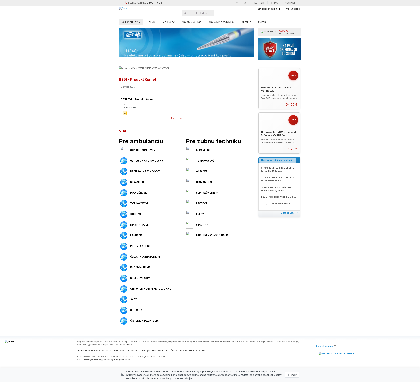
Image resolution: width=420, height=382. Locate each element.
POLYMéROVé (138, 192)
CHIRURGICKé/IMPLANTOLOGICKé (150, 288)
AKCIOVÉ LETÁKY (139, 350)
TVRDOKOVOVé (205, 160)
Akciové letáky (192, 22)
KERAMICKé (203, 150)
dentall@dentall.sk (92, 360)
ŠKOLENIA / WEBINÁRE (158, 350)
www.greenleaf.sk (122, 360)
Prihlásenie (292, 9)
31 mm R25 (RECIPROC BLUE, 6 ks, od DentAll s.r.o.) (277, 169)
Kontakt (290, 2)
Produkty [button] (131, 22)
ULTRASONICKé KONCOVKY (146, 160)
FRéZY (200, 214)
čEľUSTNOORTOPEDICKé (145, 256)
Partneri (259, 2)
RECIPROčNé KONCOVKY (145, 171)
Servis (262, 22)
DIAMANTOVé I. (139, 224)
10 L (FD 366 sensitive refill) (276, 203)
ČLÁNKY (174, 350)
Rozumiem (292, 374)
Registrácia (269, 9)
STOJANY (202, 224)
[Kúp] (295, 104)
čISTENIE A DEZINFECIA (144, 320)
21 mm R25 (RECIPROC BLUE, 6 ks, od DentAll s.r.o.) (277, 179)
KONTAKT (124, 350)
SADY (133, 299)
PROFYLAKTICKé (140, 246)
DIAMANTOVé (204, 182)
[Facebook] (237, 2)
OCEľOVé (201, 171)
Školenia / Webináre (221, 22)
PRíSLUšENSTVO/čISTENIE (212, 235)
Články (246, 22)
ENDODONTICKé (140, 267)
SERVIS (183, 350)
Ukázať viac (288, 212)
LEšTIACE (202, 203)
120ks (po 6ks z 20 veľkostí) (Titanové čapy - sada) (276, 189)
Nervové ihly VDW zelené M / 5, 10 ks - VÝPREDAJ (279, 134)
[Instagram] (245, 2)
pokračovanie (126, 344)
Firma (274, 2)
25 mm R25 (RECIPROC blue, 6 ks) (279, 197)
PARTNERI (106, 350)
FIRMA (115, 350)
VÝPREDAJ (169, 22)
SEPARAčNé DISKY (207, 192)
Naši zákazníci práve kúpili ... (277, 160)
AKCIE (152, 22)
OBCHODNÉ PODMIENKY (88, 350)
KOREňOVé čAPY (140, 278)
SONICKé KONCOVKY (142, 150)
